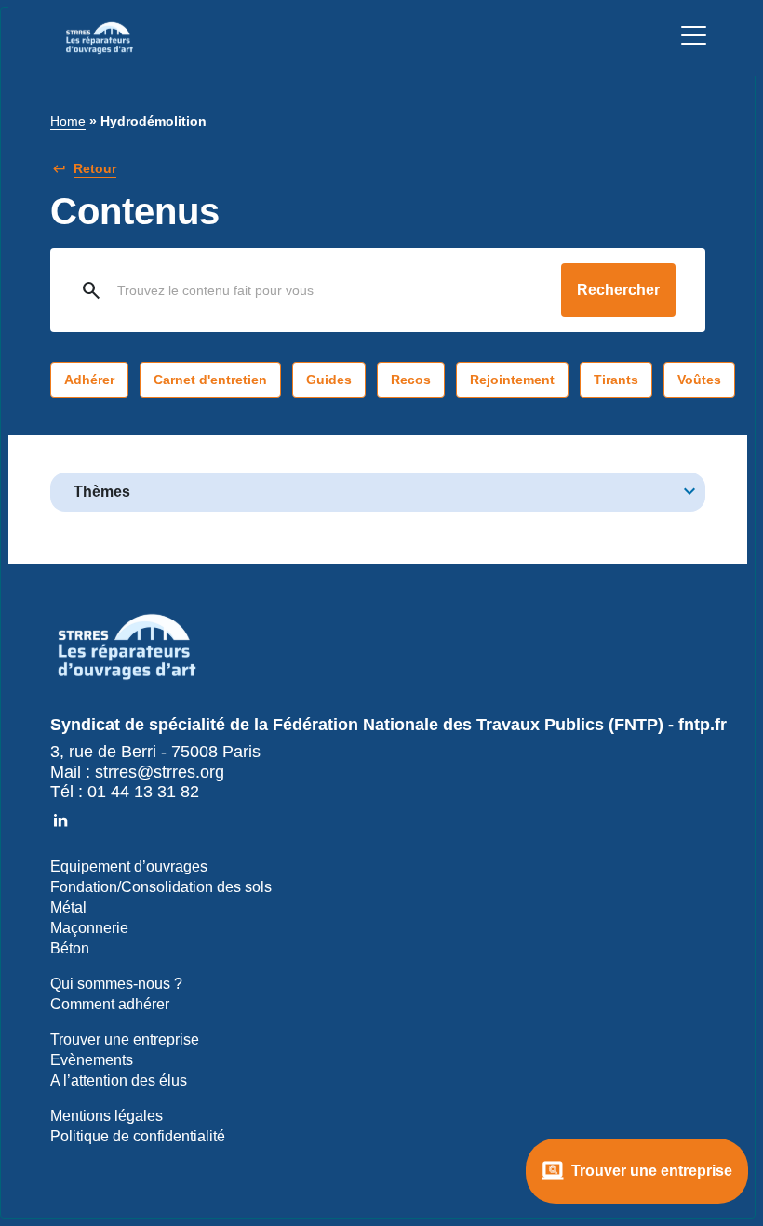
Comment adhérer (109, 1004)
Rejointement (512, 379)
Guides (329, 379)
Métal (68, 907)
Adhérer (89, 379)
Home (68, 120)
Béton (69, 948)
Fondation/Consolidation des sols (161, 887)
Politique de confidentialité (137, 1136)
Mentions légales (106, 1116)
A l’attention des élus (118, 1080)
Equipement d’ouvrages (128, 866)
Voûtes (699, 379)
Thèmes (102, 492)
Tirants (616, 379)
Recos (411, 379)
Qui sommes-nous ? (116, 984)
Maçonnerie (89, 928)
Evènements (91, 1060)
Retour (95, 168)
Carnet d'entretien (210, 379)
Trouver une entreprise (651, 1171)
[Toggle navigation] (693, 38)
